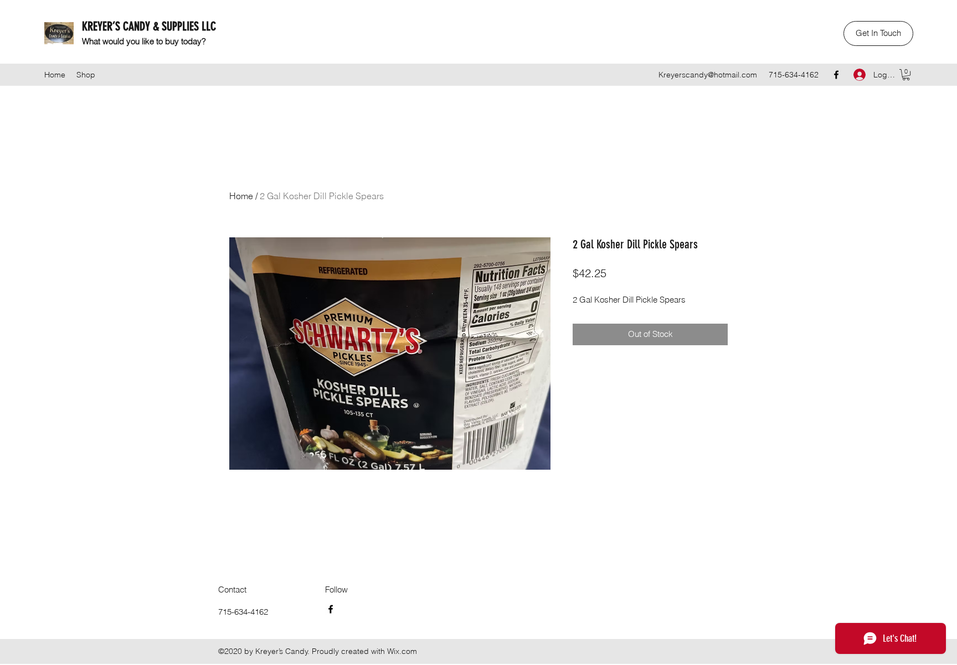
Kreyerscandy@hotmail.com (707, 75)
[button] (878, 33)
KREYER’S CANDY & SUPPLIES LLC (149, 26)
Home (241, 195)
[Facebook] (836, 74)
